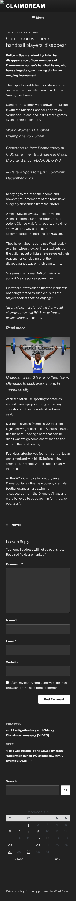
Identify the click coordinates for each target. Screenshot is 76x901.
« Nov (19, 859)
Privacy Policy (15, 891)
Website (12, 662)
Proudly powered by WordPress (48, 891)
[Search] (65, 790)
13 (10, 838)
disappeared (16, 493)
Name (11, 620)
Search (11, 781)
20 (10, 845)
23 (38, 845)
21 (19, 845)
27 (10, 852)
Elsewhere (13, 288)
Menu (40, 17)
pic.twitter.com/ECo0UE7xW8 (35, 160)
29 (28, 852)
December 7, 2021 (21, 178)
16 (38, 838)
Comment (14, 564)
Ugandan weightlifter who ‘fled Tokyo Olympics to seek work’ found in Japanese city (38, 383)
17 (47, 838)
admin (33, 32)
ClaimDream (26, 6)
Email (11, 641)
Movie (16, 525)
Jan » (57, 859)
